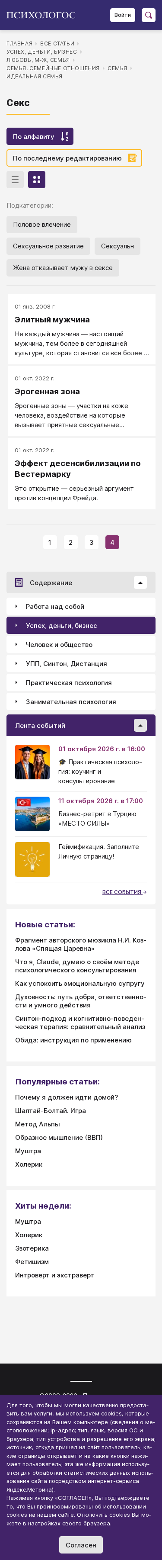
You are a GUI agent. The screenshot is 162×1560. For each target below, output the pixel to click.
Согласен (81, 1545)
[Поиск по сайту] (149, 15)
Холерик (28, 1164)
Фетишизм (32, 1262)
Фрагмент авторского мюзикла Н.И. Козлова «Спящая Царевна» (80, 944)
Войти (122, 15)
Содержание (51, 583)
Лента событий (40, 725)
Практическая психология (69, 683)
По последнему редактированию (67, 158)
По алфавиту (33, 136)
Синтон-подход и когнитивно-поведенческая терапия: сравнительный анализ (80, 1022)
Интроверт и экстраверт (54, 1275)
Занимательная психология (71, 702)
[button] (140, 582)
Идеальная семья (34, 76)
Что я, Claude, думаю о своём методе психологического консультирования (77, 966)
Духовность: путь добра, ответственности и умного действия (80, 1001)
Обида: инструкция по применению (73, 1040)
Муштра (28, 1151)
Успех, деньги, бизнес (41, 51)
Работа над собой (55, 606)
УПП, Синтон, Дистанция (66, 663)
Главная (19, 43)
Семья (117, 68)
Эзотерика (32, 1248)
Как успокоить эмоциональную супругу (80, 983)
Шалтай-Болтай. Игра (50, 1110)
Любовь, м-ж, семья (38, 60)
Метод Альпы (37, 1124)
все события (122, 892)
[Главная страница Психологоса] (44, 15)
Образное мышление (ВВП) (59, 1137)
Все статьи (57, 43)
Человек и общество (59, 644)
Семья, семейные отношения (53, 68)
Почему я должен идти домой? (66, 1097)
